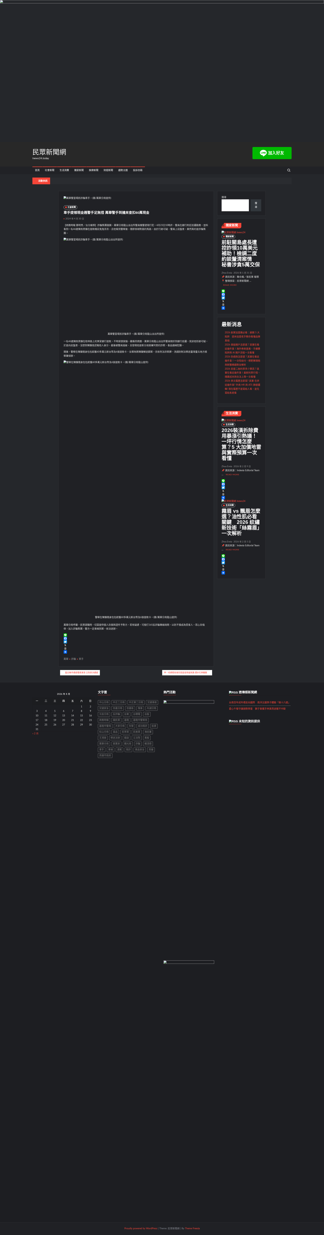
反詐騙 (116, 714)
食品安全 (139, 749)
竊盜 (126, 738)
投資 (154, 726)
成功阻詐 (142, 726)
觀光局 (127, 744)
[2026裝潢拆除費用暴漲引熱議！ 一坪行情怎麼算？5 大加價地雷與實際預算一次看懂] (233, 420)
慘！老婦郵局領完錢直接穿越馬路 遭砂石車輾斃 (185, 673)
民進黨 (136, 732)
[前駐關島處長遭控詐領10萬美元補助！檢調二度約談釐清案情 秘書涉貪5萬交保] (233, 232)
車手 (81, 659)
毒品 (115, 732)
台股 (146, 714)
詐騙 (73, 659)
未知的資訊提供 (249, 721)
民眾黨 (125, 732)
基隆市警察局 (140, 720)
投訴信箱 (137, 170)
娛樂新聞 (93, 170)
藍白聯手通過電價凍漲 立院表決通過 (81, 673)
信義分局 (117, 708)
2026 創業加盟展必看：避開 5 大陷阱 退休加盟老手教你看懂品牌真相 (242, 336)
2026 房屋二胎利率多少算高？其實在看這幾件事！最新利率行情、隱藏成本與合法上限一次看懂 (242, 373)
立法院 (136, 738)
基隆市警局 (105, 726)
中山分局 (104, 702)
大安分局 (120, 726)
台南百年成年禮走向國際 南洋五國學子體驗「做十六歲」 (259, 702)
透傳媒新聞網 (248, 692)
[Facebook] (136, 638)
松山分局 (104, 732)
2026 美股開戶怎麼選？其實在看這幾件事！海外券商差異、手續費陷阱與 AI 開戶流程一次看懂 (242, 349)
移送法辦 (115, 738)
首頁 (37, 170)
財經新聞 (108, 170)
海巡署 (148, 732)
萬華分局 (104, 744)
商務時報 (104, 720)
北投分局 (104, 714)
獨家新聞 (79, 170)
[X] (136, 645)
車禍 (110, 749)
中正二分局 (119, 702)
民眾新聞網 (49, 152)
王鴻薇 (102, 738)
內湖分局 (151, 708)
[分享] (136, 652)
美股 (146, 738)
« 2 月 (35, 733)
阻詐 (128, 749)
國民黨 (116, 720)
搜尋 (224, 197)
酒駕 (119, 749)
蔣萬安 (116, 744)
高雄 (151, 749)
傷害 (140, 708)
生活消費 (64, 170)
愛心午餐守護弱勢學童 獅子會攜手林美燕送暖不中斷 (257, 709)
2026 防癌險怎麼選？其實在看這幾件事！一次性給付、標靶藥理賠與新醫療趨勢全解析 (242, 361)
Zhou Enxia (227, 273)
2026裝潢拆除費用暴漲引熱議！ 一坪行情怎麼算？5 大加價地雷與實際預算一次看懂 (241, 444)
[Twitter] (136, 641)
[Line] (136, 635)
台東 (126, 714)
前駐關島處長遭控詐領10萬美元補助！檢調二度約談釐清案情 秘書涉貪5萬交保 (241, 253)
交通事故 (152, 702)
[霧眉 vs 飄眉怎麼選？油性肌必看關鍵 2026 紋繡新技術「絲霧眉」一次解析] (233, 501)
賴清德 (148, 744)
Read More (230, 285)
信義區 (130, 708)
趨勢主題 (123, 170)
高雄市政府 (105, 755)
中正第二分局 (136, 702)
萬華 (66, 659)
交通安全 (104, 708)
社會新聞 (49, 170)
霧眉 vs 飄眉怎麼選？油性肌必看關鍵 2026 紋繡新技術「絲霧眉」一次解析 (241, 522)
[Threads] (136, 648)
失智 (131, 726)
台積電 (136, 714)
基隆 (126, 720)
